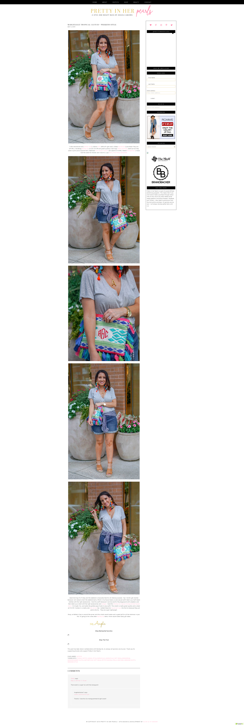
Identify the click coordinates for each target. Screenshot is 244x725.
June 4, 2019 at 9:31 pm (81, 694)
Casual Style (92, 658)
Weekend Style (73, 662)
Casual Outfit (82, 658)
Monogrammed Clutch (76, 660)
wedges (104, 604)
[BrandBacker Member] (161, 183)
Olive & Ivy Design (150, 721)
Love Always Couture (101, 150)
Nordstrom (121, 146)
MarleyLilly (85, 148)
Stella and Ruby (123, 148)
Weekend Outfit (129, 660)
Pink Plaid (116, 152)
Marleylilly (101, 658)
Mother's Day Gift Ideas (92, 660)
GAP (99, 146)
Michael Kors (131, 150)
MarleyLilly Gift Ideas (113, 658)
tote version (93, 608)
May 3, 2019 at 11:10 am (78, 680)
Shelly (73, 678)
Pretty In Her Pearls (122, 11)
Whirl (110, 152)
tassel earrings (116, 608)
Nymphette (123, 152)
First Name (151, 77)
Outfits (79, 656)
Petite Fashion (107, 660)
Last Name (151, 84)
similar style (88, 146)
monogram (126, 658)
